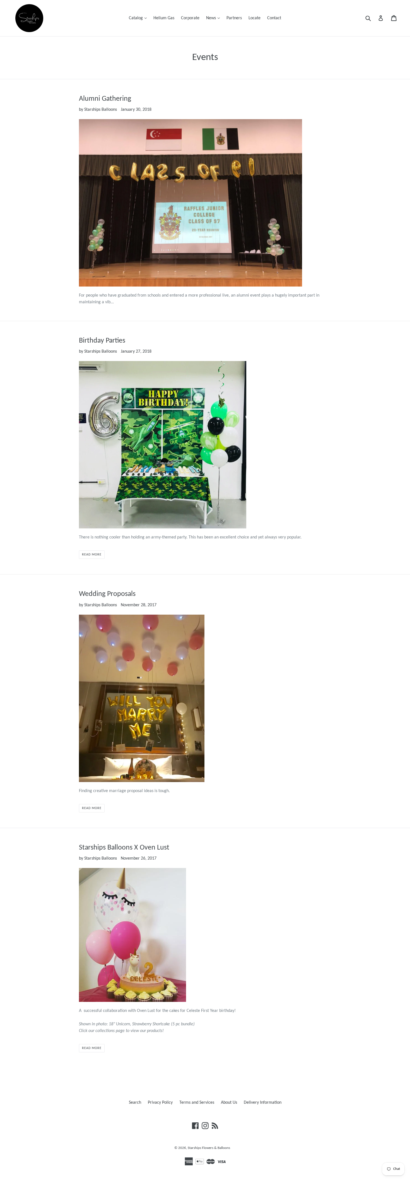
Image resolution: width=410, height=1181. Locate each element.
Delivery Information (262, 1102)
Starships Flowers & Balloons (209, 1148)
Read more (92, 554)
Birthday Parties (102, 341)
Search (135, 1102)
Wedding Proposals (107, 594)
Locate (255, 18)
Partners (234, 18)
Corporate (190, 18)
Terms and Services (196, 1102)
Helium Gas (163, 18)
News (214, 18)
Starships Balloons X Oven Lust (124, 848)
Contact (274, 18)
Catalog (139, 18)
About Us (229, 1102)
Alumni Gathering (105, 99)
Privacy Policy (160, 1102)
